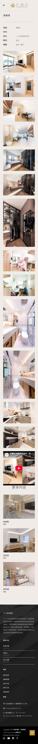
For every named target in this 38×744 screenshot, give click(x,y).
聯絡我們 (6, 692)
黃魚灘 (6, 589)
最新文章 (6, 688)
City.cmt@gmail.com (12, 708)
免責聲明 (23, 729)
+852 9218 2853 (20, 713)
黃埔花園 (6, 646)
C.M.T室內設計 (8, 613)
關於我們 (6, 675)
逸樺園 (6, 522)
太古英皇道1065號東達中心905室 (16, 704)
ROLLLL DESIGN (15, 735)
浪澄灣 (6, 555)
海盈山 (5, 653)
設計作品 (6, 684)
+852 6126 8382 (27, 716)
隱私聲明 (16, 729)
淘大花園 (6, 660)
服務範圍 (6, 679)
